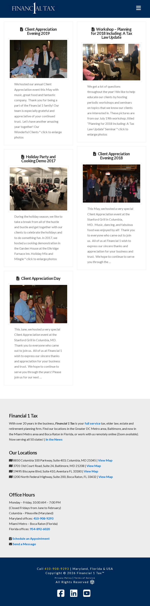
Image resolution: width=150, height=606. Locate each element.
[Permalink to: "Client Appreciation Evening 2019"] (38, 59)
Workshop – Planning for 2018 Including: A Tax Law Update (111, 33)
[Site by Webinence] (92, 582)
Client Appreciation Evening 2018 (114, 155)
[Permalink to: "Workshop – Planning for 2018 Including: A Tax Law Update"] (111, 62)
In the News (54, 439)
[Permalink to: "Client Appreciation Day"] (38, 304)
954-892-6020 (40, 529)
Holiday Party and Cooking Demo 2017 (38, 158)
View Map (105, 460)
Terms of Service (84, 578)
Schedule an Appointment (31, 538)
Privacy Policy (63, 578)
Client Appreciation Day (41, 278)
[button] (138, 8)
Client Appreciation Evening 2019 (41, 31)
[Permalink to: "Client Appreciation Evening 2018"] (111, 183)
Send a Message (24, 544)
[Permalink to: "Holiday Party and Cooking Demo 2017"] (38, 188)
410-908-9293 (43, 518)
